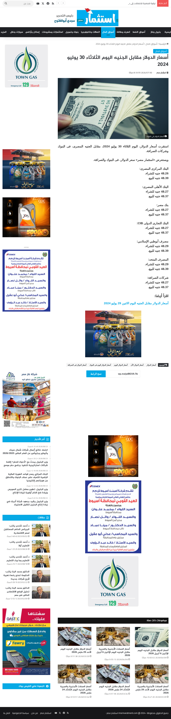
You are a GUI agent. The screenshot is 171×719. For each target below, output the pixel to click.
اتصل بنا (6, 713)
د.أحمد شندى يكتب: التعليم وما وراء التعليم (18, 558)
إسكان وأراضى (32, 32)
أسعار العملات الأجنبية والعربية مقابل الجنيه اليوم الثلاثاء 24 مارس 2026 (75, 690)
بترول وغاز (156, 32)
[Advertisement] (113, 411)
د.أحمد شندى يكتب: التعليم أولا (19, 544)
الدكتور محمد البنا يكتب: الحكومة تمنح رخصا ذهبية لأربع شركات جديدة (16, 575)
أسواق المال (108, 32)
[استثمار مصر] (86, 17)
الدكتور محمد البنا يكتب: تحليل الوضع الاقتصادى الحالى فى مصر (17, 591)
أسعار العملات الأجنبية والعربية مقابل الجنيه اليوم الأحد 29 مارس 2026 (151, 690)
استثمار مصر (161, 73)
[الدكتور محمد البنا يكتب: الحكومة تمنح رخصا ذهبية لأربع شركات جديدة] (41, 576)
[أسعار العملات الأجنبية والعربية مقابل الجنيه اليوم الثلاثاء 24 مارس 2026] (74, 673)
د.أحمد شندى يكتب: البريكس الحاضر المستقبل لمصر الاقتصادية (16, 529)
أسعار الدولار (151, 365)
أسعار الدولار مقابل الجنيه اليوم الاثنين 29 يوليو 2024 (136, 303)
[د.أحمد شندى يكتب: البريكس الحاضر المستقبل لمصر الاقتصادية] (41, 530)
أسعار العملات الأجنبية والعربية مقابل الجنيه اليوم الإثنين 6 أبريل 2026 (113, 652)
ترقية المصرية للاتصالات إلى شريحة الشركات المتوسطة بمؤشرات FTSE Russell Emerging (115, 3)
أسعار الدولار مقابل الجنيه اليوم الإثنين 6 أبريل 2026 (153, 651)
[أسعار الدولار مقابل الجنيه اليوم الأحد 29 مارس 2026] (74, 636)
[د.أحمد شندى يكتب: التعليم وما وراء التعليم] (41, 561)
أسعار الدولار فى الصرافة (77, 365)
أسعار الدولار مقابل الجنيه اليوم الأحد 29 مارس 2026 (75, 650)
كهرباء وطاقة (123, 32)
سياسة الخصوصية (20, 713)
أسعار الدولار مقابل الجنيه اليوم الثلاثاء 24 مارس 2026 (114, 688)
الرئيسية (162, 44)
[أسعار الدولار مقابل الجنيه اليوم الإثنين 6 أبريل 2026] (151, 637)
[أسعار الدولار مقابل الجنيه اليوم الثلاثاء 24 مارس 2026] (113, 673)
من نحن (34, 713)
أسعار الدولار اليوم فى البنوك (100, 365)
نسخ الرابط (96, 373)
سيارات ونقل (16, 32)
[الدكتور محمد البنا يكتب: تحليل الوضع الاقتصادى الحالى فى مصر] (41, 592)
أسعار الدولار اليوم (121, 365)
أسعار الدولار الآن (137, 365)
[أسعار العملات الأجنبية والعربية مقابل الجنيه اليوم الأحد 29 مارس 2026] (151, 673)
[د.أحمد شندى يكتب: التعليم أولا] (41, 546)
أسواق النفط (138, 32)
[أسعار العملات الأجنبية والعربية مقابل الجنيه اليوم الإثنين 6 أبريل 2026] (113, 636)
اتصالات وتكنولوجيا (90, 32)
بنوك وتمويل (72, 32)
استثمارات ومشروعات (52, 32)
